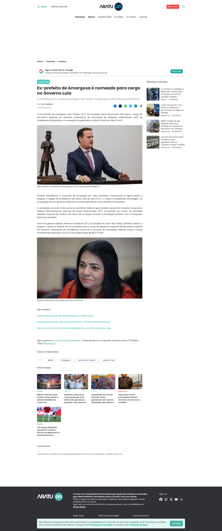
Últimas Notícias (59, 6)
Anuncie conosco (141, 515)
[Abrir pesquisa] (183, 6)
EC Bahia (118, 16)
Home (40, 61)
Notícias (51, 61)
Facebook (64, 340)
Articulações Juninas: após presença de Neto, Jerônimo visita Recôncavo (73, 321)
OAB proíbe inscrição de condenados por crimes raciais (65, 315)
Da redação (47, 104)
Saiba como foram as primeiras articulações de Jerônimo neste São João (74, 328)
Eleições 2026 (104, 16)
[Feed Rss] (181, 499)
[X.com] (171, 499)
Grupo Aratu (78, 515)
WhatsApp (48, 343)
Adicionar (176, 71)
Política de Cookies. (138, 525)
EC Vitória (131, 16)
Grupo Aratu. (79, 507)
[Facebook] (160, 499)
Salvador (80, 16)
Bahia (91, 16)
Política (62, 61)
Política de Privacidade (101, 525)
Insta (56, 340)
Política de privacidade (108, 515)
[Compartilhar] (140, 106)
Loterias (143, 16)
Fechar (176, 523)
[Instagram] (166, 499)
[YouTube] (176, 499)
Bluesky (74, 340)
